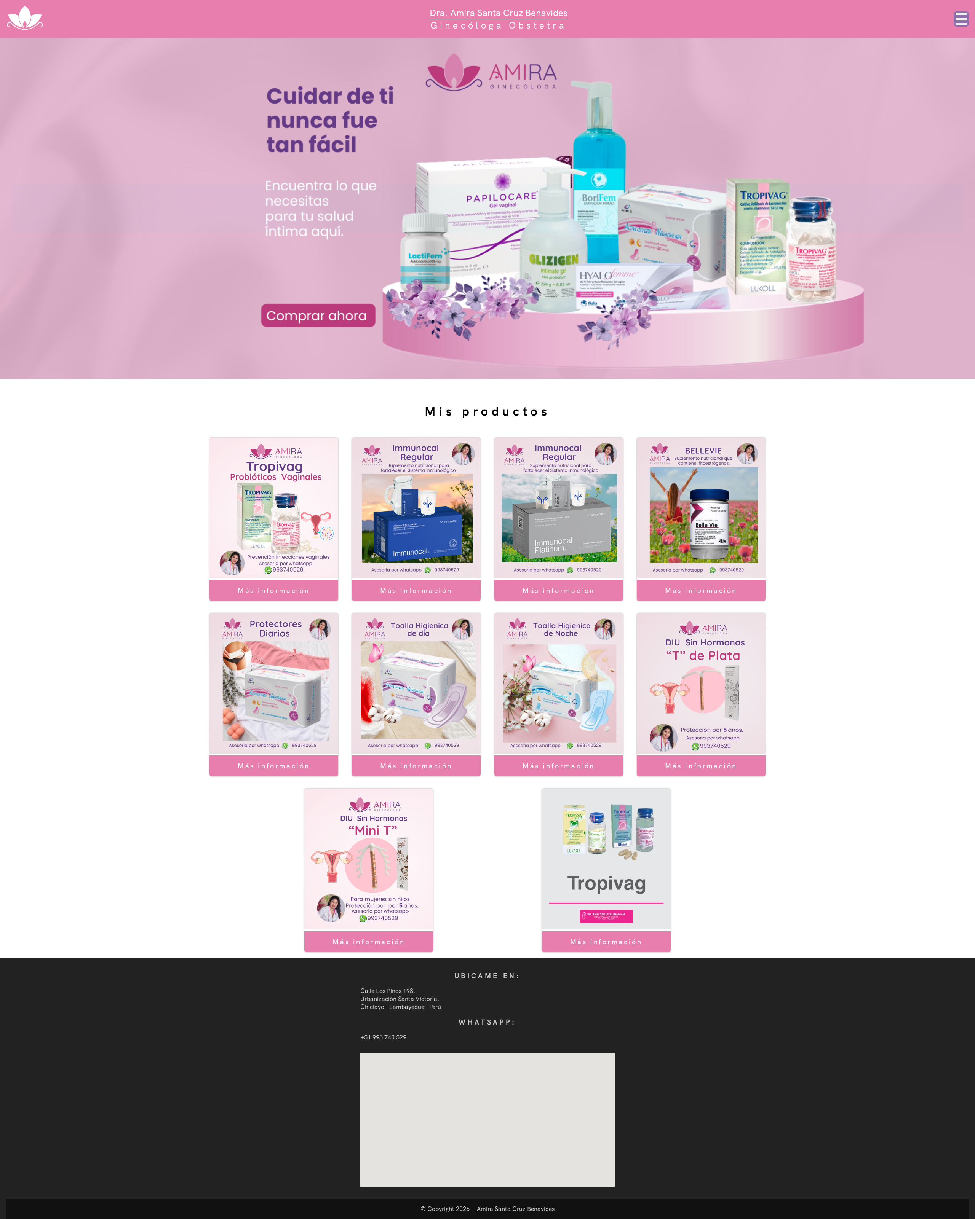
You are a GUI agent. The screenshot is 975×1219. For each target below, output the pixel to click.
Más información (274, 590)
